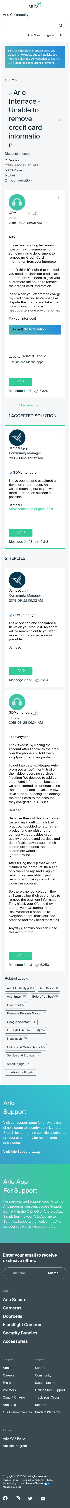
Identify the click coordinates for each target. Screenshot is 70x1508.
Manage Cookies (12, 1487)
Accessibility (10, 1483)
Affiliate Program (15, 1446)
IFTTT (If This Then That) (23, 1030)
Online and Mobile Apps (26, 362)
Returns (40, 1405)
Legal (50, 1480)
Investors (9, 1390)
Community (43, 1375)
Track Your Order (47, 1397)
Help (62, 35)
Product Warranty (47, 1412)
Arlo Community (15, 15)
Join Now (33, 35)
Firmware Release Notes (23, 1013)
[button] (58, 197)
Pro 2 (13, 80)
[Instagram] (18, 1498)
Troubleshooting (18, 1072)
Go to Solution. (35, 329)
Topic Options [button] (59, 121)
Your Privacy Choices (32, 1483)
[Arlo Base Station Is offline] (50, 405)
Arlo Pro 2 (46, 988)
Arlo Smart (14, 996)
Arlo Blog (9, 1405)
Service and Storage (20, 1055)
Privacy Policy (10, 1480)
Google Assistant (19, 1022)
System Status (45, 1383)
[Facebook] (5, 1498)
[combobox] (35, 25)
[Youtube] (43, 1498)
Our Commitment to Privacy (23, 1412)
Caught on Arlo (14, 1397)
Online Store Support (50, 1390)
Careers (8, 1375)
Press (7, 1383)
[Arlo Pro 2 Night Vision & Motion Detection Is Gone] (43, 405)
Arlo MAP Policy (14, 1438)
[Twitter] (30, 1498)
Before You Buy (42, 996)
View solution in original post (31, 509)
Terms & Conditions (32, 1480)
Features (13, 1005)
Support (40, 1368)
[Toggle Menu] (64, 5)
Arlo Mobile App (18, 988)
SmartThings (15, 1064)
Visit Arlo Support (16, 1152)
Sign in (49, 35)
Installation (14, 1038)
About (7, 1368)
